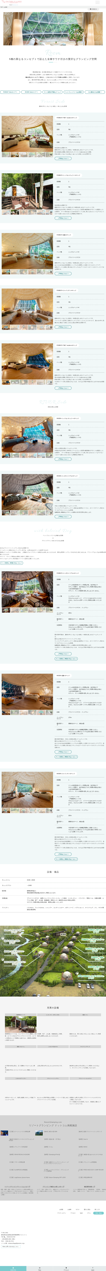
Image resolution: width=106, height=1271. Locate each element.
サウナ (78, 1209)
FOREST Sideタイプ (9, 92)
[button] (4, 134)
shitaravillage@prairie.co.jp (16, 1243)
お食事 (69, 1209)
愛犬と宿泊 (87, 1209)
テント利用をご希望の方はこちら (11, 563)
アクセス (73, 1213)
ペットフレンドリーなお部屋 (73, 92)
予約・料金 (98, 1213)
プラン (89, 1213)
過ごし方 (97, 1209)
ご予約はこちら (62, 158)
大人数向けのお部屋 (94, 92)
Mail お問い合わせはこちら (10, 1246)
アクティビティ (61, 1213)
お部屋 (61, 1209)
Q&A (81, 1213)
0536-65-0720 (11, 1237)
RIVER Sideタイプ (31, 92)
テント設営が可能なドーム (52, 92)
